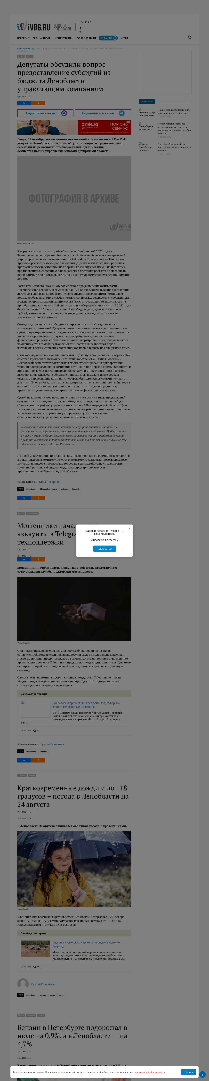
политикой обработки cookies (150, 1072)
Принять (189, 1072)
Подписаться (105, 548)
